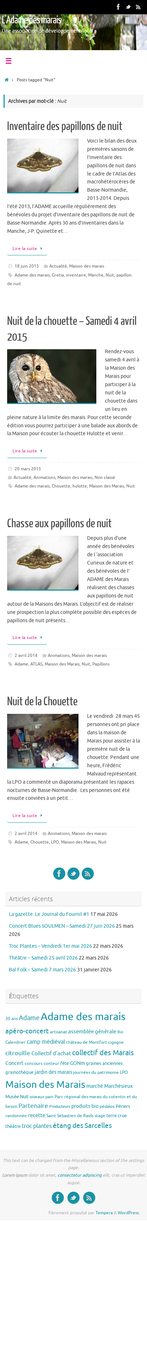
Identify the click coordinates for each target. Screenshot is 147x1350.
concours (33, 1063)
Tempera (104, 1213)
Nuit (110, 275)
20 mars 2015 (28, 469)
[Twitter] (128, 7)
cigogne (116, 1042)
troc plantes (37, 1126)
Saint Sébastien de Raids (69, 1116)
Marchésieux (118, 1086)
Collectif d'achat (51, 1053)
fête (64, 1063)
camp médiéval (46, 1042)
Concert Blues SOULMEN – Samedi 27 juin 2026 (62, 926)
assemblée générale (92, 1031)
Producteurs (59, 1106)
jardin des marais (53, 1072)
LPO (55, 842)
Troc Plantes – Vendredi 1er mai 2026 (50, 946)
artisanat (58, 1032)
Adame (21, 664)
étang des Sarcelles (82, 1125)
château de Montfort (86, 1042)
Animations (44, 477)
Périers (123, 1106)
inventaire (76, 275)
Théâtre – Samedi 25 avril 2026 (43, 958)
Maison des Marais (106, 486)
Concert (14, 1063)
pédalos (107, 1106)
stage (100, 1116)
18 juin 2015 (27, 266)
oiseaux (37, 1097)
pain (49, 1097)
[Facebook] (118, 7)
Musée (12, 1097)
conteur (51, 1063)
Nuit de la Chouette (42, 701)
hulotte (79, 486)
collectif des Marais (103, 1052)
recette (36, 1115)
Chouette (61, 486)
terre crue (116, 1116)
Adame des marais (32, 275)
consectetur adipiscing (79, 1175)
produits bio (84, 1106)
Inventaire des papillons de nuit (64, 126)
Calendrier (15, 1042)
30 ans (11, 1019)
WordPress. (129, 1213)
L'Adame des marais (31, 20)
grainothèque (19, 1072)
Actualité (58, 266)
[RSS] (138, 7)
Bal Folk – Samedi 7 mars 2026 (42, 970)
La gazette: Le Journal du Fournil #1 (49, 914)
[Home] (7, 80)
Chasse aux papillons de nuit (59, 523)
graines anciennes (104, 1063)
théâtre (13, 1126)
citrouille (17, 1053)
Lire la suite (24, 248)
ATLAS (36, 664)
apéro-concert (27, 1031)
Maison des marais (86, 266)
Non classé (105, 477)
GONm (77, 1063)
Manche (95, 275)
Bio (120, 1032)
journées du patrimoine (96, 1072)
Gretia (58, 275)
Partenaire (33, 1106)
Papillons (101, 664)
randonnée (16, 1116)
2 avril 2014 (26, 655)
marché (94, 1086)
